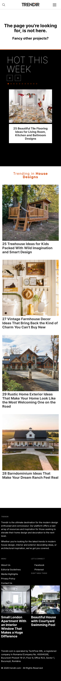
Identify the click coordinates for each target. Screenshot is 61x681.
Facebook (39, 565)
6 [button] (22, 84)
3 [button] (13, 84)
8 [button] (28, 84)
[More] (56, 7)
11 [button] (36, 84)
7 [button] (25, 84)
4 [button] (16, 84)
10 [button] (33, 84)
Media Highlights (9, 574)
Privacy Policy (8, 578)
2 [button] (11, 84)
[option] (30, 116)
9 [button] (31, 84)
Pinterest (39, 569)
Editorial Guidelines (11, 569)
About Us (5, 565)
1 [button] (8, 84)
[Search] (3, 4)
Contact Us (6, 583)
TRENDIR (30, 4)
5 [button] (19, 84)
